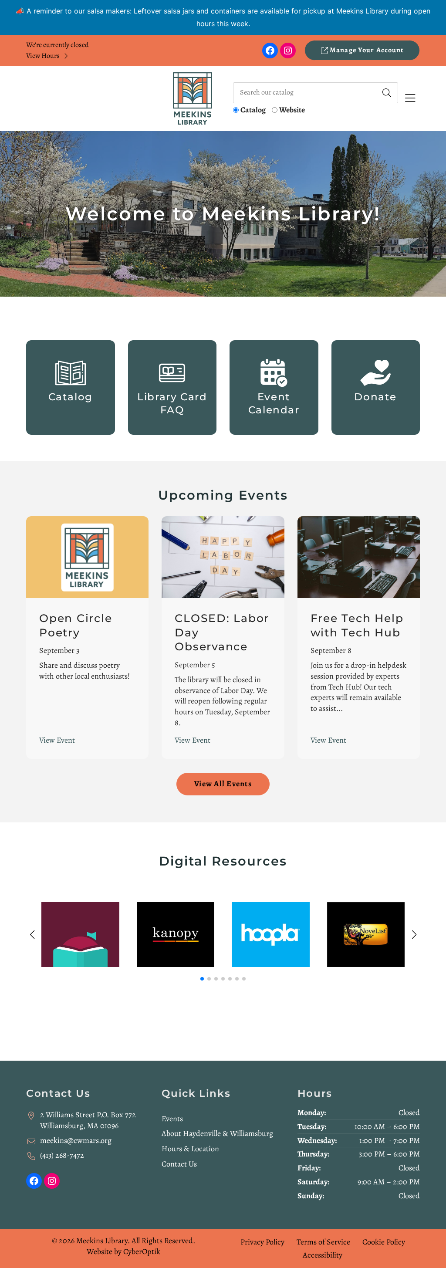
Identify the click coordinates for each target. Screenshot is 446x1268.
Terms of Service (323, 1242)
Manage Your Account (366, 50)
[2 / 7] (176, 935)
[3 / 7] (271, 935)
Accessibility (322, 1255)
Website (292, 110)
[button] (202, 979)
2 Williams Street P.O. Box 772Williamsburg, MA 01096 (88, 1120)
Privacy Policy (262, 1242)
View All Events (223, 783)
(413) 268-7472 (62, 1155)
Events (172, 1118)
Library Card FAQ (172, 403)
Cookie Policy (383, 1242)
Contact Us (179, 1164)
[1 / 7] (80, 935)
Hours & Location (190, 1148)
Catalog (253, 110)
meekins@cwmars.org (76, 1140)
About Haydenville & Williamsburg (217, 1133)
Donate (375, 397)
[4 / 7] (366, 935)
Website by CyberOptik (123, 1251)
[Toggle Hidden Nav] (410, 98)
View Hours (43, 56)
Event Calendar (274, 403)
